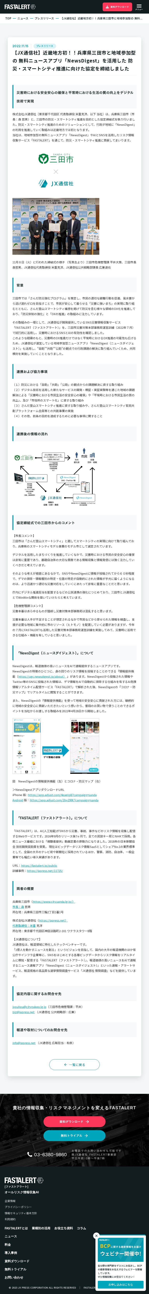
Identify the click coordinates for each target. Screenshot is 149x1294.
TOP (8, 18)
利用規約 (10, 1219)
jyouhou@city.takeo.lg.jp (29, 1007)
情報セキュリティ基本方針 (21, 1213)
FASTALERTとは (16, 1228)
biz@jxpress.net (23, 1012)
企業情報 (10, 1201)
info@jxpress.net (24, 1043)
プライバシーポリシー (18, 1207)
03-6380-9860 (50, 1154)
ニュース (23, 18)
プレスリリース (44, 18)
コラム (81, 1228)
